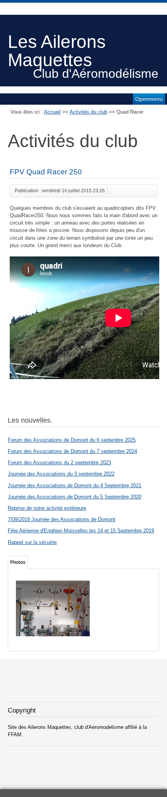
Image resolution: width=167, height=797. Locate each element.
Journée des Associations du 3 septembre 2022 (61, 474)
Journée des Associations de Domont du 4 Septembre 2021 (74, 485)
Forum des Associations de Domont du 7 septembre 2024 (72, 451)
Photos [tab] (18, 562)
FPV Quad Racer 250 (46, 172)
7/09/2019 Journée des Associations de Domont (61, 519)
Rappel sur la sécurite (32, 542)
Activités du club (88, 112)
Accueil (52, 112)
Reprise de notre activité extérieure (47, 508)
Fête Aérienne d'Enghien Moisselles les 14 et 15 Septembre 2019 (81, 531)
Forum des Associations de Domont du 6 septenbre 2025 (72, 440)
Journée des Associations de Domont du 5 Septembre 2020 (74, 497)
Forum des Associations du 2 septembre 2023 (59, 462)
